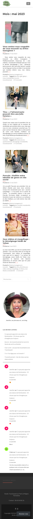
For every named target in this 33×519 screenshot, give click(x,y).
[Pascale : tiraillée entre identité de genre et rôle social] (16, 161)
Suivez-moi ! (9, 480)
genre (15, 205)
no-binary (22, 269)
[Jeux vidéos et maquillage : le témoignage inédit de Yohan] (16, 225)
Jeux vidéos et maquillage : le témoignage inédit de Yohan (16, 241)
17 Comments (17, 143)
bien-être (16, 76)
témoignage (16, 141)
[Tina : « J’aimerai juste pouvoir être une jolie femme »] (16, 97)
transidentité (10, 78)
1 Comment (19, 270)
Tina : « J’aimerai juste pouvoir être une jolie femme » (13, 114)
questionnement (7, 141)
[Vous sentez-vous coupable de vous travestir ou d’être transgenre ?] (16, 32)
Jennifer (11, 369)
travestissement (7, 80)
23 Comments (17, 80)
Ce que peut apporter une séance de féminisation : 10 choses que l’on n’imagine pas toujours (16, 336)
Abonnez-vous (23, 514)
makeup (9, 269)
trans (4, 78)
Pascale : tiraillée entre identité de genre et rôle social (14, 177)
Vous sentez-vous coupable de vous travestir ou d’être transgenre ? (16, 49)
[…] (9, 72)
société (20, 205)
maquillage (15, 269)
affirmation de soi (19, 140)
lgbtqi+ (25, 76)
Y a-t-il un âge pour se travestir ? (15, 353)
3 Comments (17, 207)
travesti (16, 78)
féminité (22, 267)
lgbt (21, 76)
